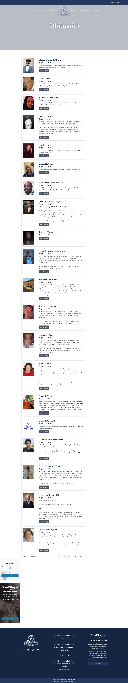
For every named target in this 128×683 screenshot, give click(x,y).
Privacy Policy (56, 681)
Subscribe (10, 575)
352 (76, 556)
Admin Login (71, 681)
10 (69, 556)
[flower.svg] (28, 649)
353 (80, 556)
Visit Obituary (44, 70)
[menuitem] (28, 11)
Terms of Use (63, 681)
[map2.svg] (33, 649)
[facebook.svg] (23, 649)
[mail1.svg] (38, 649)
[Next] (83, 556)
